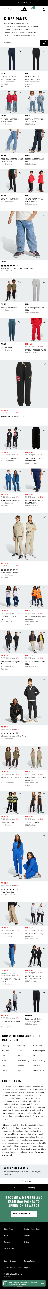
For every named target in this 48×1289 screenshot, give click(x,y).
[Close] (5, 1283)
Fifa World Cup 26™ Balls (39, 1071)
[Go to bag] (44, 9)
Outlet (4, 1071)
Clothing (5, 1046)
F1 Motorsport (39, 1051)
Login (13, 1187)
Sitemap (27, 1235)
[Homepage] (24, 10)
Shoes (20, 1051)
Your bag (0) (33, 1187)
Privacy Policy (29, 1261)
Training (20, 1066)
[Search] (38, 9)
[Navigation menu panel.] (4, 9)
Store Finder (9, 1229)
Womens (36, 1066)
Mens (4, 1061)
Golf (3, 1056)
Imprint (27, 1268)
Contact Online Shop (32, 1229)
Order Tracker (9, 1248)
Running (21, 1046)
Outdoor (5, 1066)
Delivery (27, 1242)
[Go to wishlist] (10, 9)
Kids (34, 1056)
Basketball (37, 1046)
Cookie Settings (10, 1261)
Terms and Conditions (12, 1268)
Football (5, 1051)
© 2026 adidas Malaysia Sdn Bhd (13, 1275)
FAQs (6, 1235)
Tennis (20, 1056)
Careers (7, 1242)
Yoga (19, 1071)
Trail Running (23, 1061)
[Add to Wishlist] (20, 51)
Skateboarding (39, 1061)
